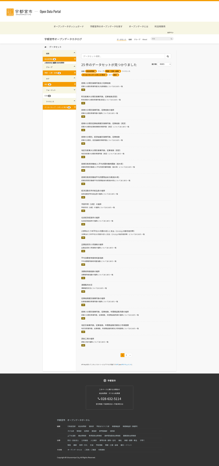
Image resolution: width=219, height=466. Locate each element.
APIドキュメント (126, 364)
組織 (130, 39)
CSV (83, 90)
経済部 (86, 431)
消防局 (112, 431)
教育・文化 (83, 445)
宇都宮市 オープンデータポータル (73, 419)
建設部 (94, 431)
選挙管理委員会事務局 (112, 435)
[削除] (95, 71)
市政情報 (99, 445)
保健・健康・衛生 (130, 440)
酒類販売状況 (86, 284)
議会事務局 (82, 435)
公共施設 (84, 440)
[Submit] (171, 39)
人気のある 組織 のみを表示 (54, 63)
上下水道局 (72, 435)
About (144, 39)
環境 (69, 445)
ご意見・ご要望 (90, 450)
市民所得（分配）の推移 (91, 204)
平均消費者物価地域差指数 (92, 257)
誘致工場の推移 (87, 338)
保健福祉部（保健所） (131, 426)
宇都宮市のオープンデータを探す (106, 26)
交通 (91, 445)
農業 (75, 445)
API (117, 364)
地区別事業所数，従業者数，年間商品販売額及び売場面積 (105, 325)
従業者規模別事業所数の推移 (93, 298)
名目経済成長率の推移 (90, 217)
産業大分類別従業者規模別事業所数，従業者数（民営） (104, 123)
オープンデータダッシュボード (69, 26)
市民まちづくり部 (102, 426)
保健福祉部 (116, 426)
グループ (137, 39)
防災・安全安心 (73, 440)
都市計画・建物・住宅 (108, 440)
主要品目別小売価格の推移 (92, 244)
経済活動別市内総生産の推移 (93, 190)
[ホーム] (45, 46)
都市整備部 (103, 431)
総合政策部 (82, 426)
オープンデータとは (138, 26)
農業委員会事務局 (129, 435)
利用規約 (101, 450)
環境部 (79, 431)
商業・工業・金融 (111, 445)
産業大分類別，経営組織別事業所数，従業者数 (100, 136)
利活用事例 (160, 26)
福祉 (120, 440)
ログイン (170, 32)
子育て (142, 440)
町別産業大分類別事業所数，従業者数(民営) (99, 96)
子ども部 (71, 431)
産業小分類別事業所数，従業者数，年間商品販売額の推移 (105, 311)
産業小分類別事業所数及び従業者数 (96, 83)
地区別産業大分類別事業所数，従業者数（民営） (101, 150)
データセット (121, 39)
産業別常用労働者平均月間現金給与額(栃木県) (100, 177)
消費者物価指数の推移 (90, 271)
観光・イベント (126, 445)
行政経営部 (72, 426)
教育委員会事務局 (95, 435)
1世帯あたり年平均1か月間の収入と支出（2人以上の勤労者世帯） (108, 231)
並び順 (154, 64)
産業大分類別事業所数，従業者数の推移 (97, 109)
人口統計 (94, 440)
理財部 (91, 426)
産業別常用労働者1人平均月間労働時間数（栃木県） (102, 163)
